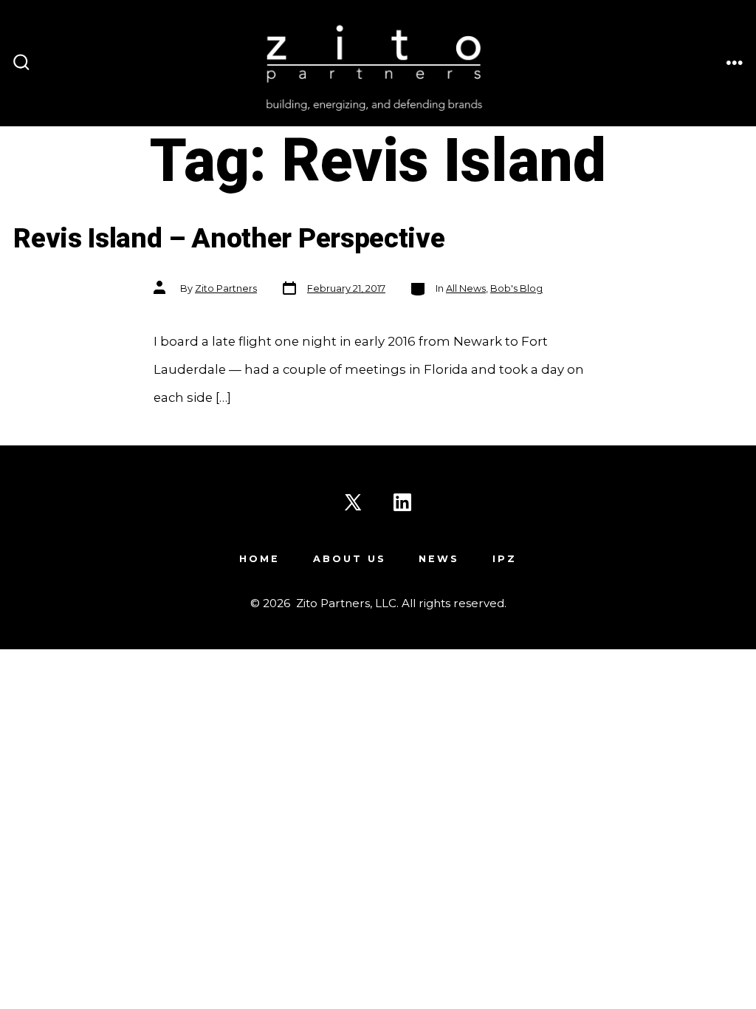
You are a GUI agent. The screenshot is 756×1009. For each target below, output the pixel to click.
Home (259, 558)
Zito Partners (226, 288)
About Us (349, 558)
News (439, 558)
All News (466, 288)
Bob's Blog (516, 288)
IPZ (504, 558)
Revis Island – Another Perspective (228, 239)
